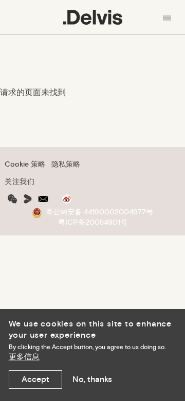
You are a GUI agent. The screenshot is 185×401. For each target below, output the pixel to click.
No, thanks (92, 379)
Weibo (67, 199)
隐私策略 (65, 164)
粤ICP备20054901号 (92, 222)
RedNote (27, 199)
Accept (35, 379)
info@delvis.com (43, 199)
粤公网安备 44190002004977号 (99, 212)
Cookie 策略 (25, 164)
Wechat (12, 199)
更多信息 (24, 357)
